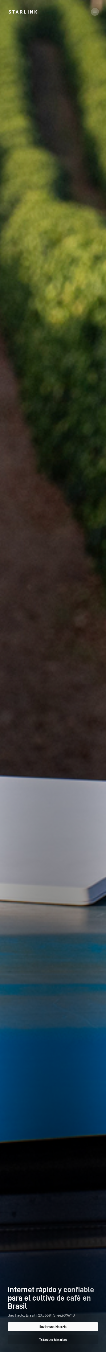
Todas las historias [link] (53, 1339)
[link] (23, 11)
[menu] (95, 12)
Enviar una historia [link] (53, 1326)
